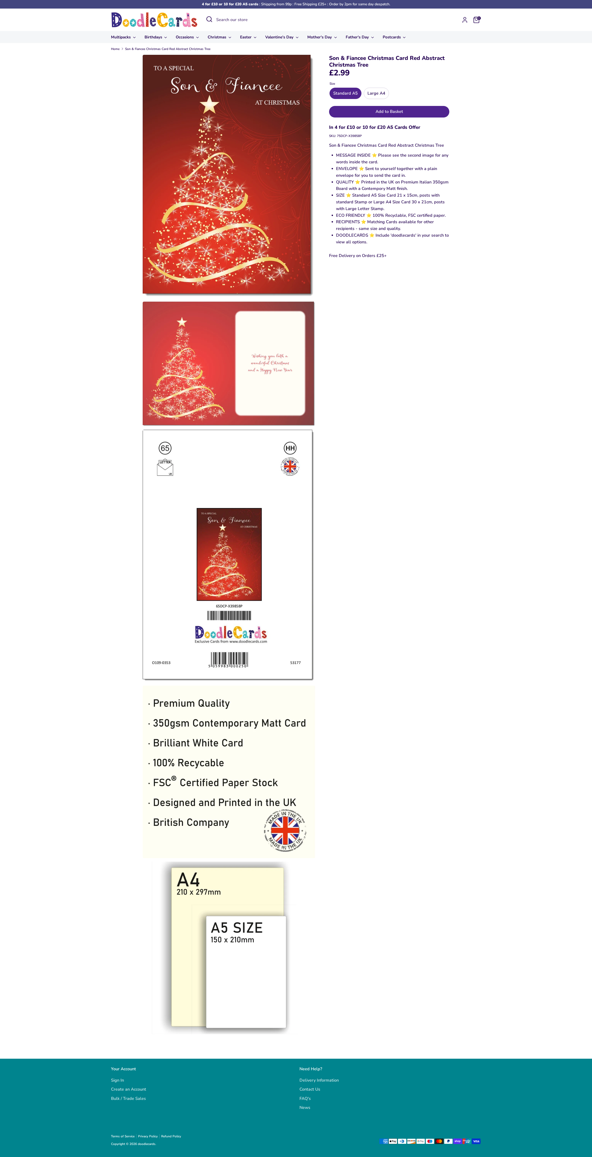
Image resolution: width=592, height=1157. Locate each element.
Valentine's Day (280, 37)
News (304, 1107)
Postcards (392, 37)
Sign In (117, 1080)
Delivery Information (319, 1080)
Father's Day (358, 37)
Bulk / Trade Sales (128, 1098)
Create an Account (128, 1089)
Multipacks (121, 37)
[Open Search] (209, 19)
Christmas (217, 37)
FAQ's (305, 1098)
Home (115, 49)
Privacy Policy (148, 1136)
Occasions (185, 37)
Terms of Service (123, 1136)
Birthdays (154, 37)
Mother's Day (320, 37)
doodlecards (146, 1144)
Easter (246, 37)
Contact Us (309, 1089)
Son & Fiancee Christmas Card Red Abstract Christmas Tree (167, 49)
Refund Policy (171, 1136)
